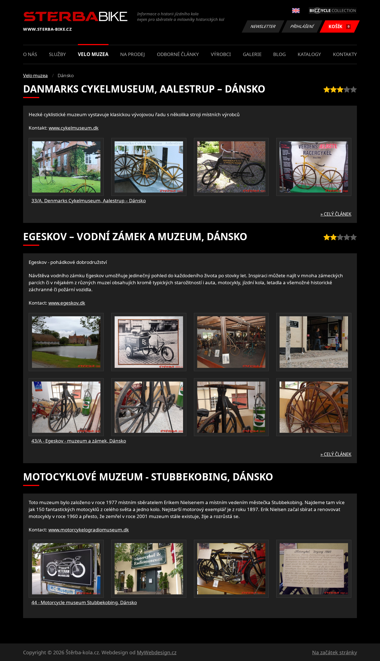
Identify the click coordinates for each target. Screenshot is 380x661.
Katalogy (309, 54)
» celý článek (335, 214)
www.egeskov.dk (66, 303)
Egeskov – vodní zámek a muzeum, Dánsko (135, 236)
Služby (57, 54)
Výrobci (221, 54)
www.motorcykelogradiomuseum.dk (88, 529)
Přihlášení (302, 26)
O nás (30, 54)
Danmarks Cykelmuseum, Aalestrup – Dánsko (144, 88)
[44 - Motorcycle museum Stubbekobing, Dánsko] (66, 568)
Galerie (252, 54)
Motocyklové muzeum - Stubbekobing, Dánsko (148, 476)
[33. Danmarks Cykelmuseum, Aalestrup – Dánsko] (66, 167)
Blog (279, 54)
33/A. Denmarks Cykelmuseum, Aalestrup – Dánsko (88, 200)
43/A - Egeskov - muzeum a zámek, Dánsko (78, 441)
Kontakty (345, 54)
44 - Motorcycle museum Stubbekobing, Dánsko (84, 602)
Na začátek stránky (334, 652)
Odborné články (178, 54)
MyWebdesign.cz (156, 652)
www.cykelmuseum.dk (73, 128)
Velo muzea (93, 54)
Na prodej (132, 54)
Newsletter (263, 26)
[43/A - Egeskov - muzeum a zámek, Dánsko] (66, 342)
